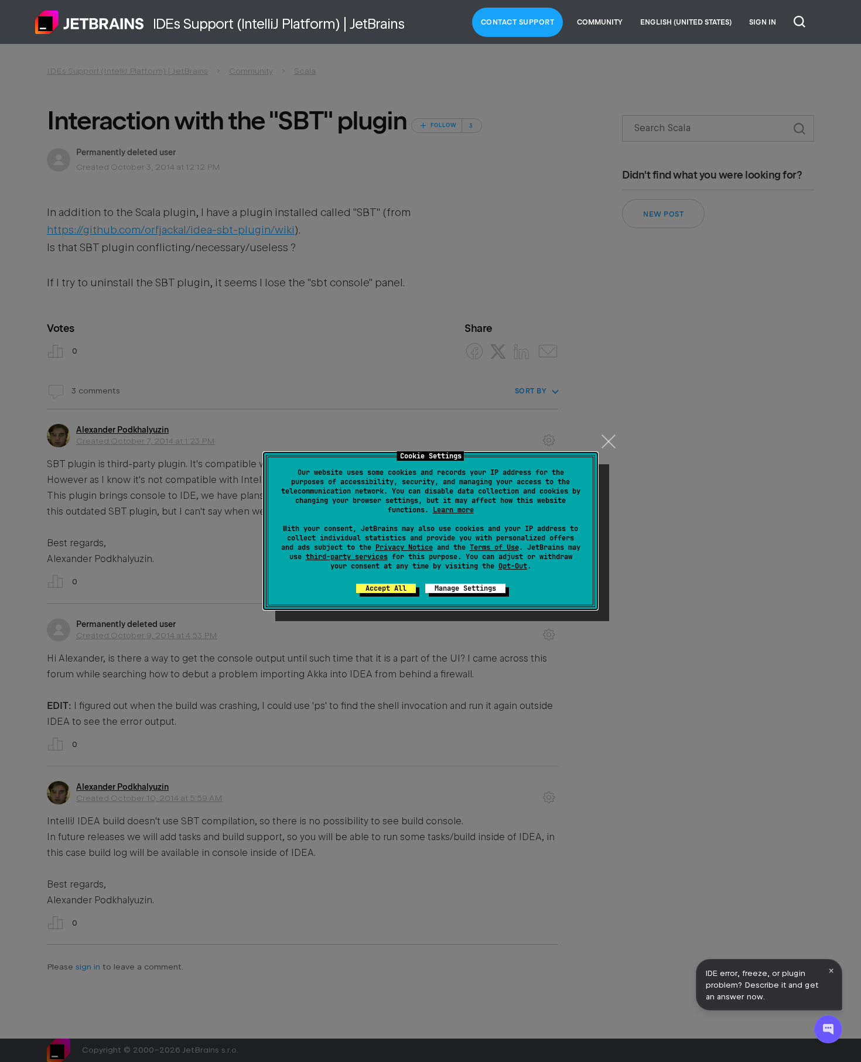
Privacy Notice (404, 547)
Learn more (453, 510)
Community (600, 22)
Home (89, 22)
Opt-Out (512, 566)
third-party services (347, 556)
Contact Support (518, 22)
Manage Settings (465, 588)
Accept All (385, 588)
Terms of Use (494, 547)
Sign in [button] (762, 22)
